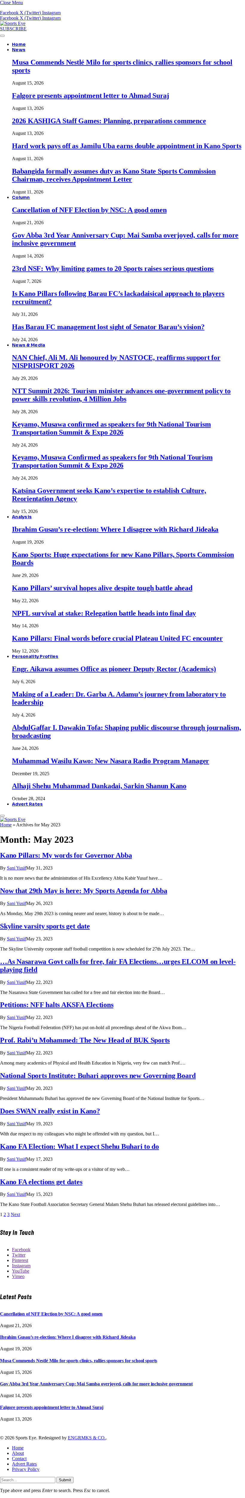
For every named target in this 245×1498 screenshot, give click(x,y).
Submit (65, 1480)
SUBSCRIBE (13, 28)
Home (19, 44)
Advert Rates (27, 804)
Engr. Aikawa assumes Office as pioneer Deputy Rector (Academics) (114, 669)
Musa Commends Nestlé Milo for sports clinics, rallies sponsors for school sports (78, 1360)
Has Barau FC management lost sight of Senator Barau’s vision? (108, 327)
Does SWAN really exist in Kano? (50, 1111)
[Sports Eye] (12, 23)
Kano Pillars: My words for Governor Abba (66, 855)
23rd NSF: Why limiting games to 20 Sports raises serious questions (113, 268)
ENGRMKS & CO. (87, 1437)
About (18, 1453)
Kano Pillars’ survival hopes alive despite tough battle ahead (102, 588)
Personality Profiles (35, 656)
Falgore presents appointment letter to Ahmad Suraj (90, 95)
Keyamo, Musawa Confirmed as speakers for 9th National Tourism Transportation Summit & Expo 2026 (112, 461)
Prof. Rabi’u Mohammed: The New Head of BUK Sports (85, 1040)
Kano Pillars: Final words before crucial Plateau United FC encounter (117, 638)
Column (21, 197)
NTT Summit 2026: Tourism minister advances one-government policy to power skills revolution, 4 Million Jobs (121, 395)
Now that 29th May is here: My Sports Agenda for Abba (83, 891)
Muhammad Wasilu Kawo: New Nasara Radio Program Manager (110, 761)
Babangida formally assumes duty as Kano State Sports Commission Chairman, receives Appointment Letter (114, 175)
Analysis (22, 516)
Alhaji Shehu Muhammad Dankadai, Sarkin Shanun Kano (99, 786)
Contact (19, 1458)
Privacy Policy (25, 1469)
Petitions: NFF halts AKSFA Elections (56, 1005)
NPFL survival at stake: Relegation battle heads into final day (104, 613)
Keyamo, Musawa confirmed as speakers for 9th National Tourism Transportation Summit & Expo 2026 (111, 428)
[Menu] (2, 36)
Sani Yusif (16, 867)
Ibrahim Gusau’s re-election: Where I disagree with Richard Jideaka (115, 529)
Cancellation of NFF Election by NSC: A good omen (89, 210)
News (18, 49)
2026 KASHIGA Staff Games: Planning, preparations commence (109, 121)
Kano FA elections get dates (41, 1182)
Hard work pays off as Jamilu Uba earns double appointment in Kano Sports (126, 146)
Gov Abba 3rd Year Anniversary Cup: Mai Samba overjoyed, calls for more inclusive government (96, 1383)
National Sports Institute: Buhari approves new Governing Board (98, 1075)
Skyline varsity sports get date (45, 926)
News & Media (28, 345)
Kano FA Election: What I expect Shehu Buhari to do (79, 1146)
